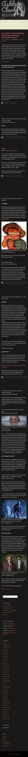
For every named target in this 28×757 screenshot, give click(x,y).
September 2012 (6, 707)
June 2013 (5, 694)
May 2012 (5, 712)
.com (16, 150)
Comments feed (6, 743)
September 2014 (6, 681)
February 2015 (6, 674)
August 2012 (5, 709)
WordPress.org (6, 745)
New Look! (5, 614)
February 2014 (6, 685)
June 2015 (5, 672)
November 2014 (6, 676)
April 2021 (5, 643)
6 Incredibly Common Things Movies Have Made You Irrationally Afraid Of (12, 35)
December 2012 (6, 703)
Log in (4, 739)
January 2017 (5, 656)
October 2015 (6, 669)
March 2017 (5, 654)
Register (5, 736)
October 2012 (6, 705)
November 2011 (6, 718)
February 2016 (6, 665)
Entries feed (5, 741)
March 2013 (5, 698)
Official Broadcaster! (7, 608)
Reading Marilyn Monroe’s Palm (9, 610)
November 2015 (6, 667)
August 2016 (5, 658)
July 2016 (5, 661)
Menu (2, 18)
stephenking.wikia (10, 150)
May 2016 (5, 663)
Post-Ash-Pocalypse (7, 605)
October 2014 (6, 678)
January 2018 (5, 650)
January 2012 (5, 714)
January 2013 (5, 700)
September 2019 (6, 645)
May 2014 (5, 683)
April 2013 (5, 696)
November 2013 (6, 687)
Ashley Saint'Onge (7, 623)
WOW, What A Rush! (7, 612)
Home (13, 623)
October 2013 (6, 689)
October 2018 (6, 647)
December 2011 (6, 716)
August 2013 (5, 692)
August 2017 (5, 652)
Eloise (4, 632)
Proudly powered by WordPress (14, 754)
